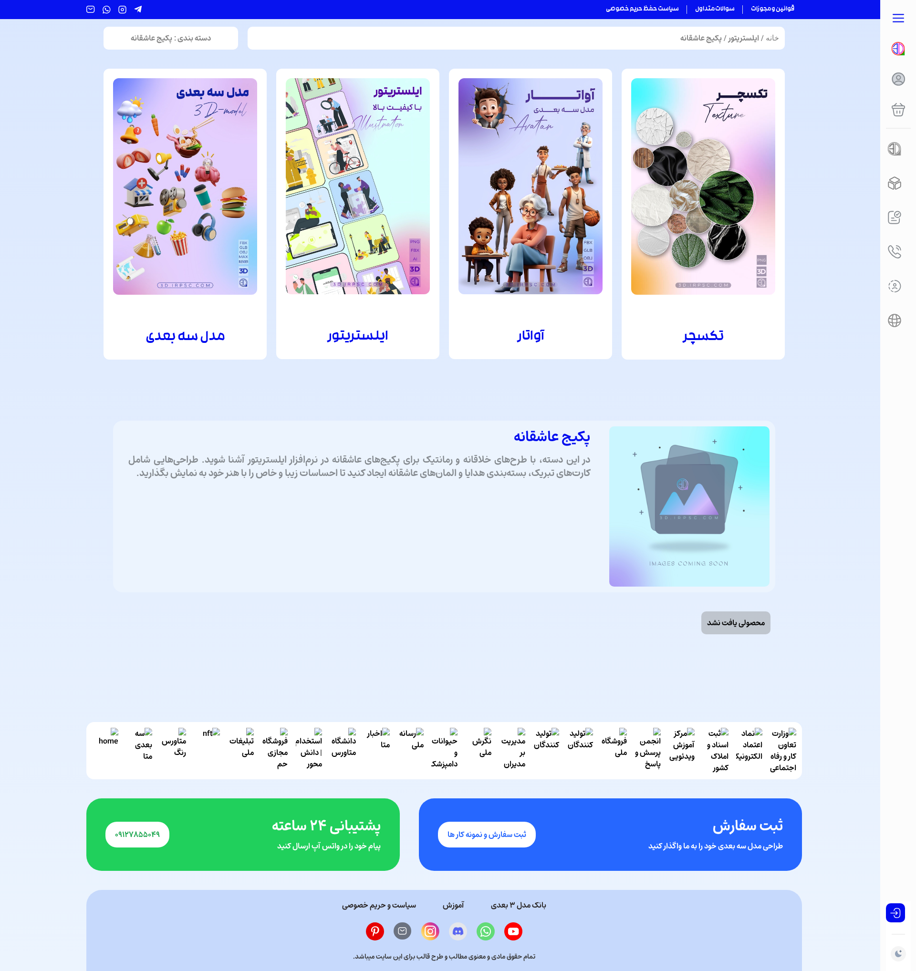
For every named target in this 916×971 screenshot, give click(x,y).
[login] (895, 912)
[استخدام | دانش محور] (309, 751)
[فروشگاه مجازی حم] (274, 751)
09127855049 (137, 834)
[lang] (894, 320)
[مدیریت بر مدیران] (512, 751)
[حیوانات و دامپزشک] (444, 751)
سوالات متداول (715, 9)
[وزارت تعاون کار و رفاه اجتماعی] (783, 751)
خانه (772, 38)
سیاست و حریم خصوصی (379, 905)
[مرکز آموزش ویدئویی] (681, 751)
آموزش (453, 905)
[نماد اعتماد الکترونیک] (749, 751)
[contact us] (894, 251)
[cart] (898, 109)
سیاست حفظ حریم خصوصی (642, 9)
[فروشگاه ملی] (614, 751)
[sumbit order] (894, 217)
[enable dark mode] (898, 954)
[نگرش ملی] (478, 751)
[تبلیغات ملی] (241, 751)
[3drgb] (894, 183)
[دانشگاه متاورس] (343, 751)
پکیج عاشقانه (701, 38)
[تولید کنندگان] (580, 751)
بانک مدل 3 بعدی (518, 905)
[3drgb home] (898, 48)
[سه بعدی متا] (139, 751)
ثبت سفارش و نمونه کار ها (487, 834)
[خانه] (105, 751)
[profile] (898, 79)
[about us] (894, 286)
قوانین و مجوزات (772, 9)
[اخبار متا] (377, 751)
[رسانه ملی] (410, 751)
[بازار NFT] (207, 751)
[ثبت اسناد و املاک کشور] (715, 751)
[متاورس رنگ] (173, 751)
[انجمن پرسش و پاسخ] (648, 751)
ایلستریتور (744, 38)
